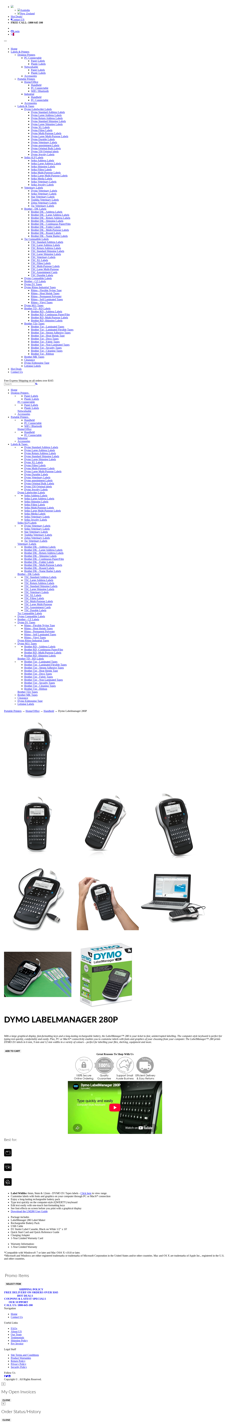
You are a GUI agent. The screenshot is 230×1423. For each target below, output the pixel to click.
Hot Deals (16, 368)
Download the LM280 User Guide (29, 1211)
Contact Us (17, 371)
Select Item (13, 1284)
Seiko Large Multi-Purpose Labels (49, 175)
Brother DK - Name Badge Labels (49, 236)
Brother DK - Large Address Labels (50, 214)
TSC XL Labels (39, 260)
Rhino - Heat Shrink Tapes (45, 293)
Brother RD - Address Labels (46, 311)
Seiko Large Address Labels (46, 163)
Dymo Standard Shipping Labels (48, 121)
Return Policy (18, 1361)
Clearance (29, 359)
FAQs (14, 1328)
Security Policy (19, 1367)
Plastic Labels (38, 63)
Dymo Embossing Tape (36, 362)
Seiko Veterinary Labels (43, 181)
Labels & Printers (20, 51)
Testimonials (17, 1337)
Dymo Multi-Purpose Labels (46, 133)
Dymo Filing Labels (41, 130)
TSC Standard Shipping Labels (47, 251)
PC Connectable (33, 57)
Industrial (29, 94)
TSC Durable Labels (42, 275)
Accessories (30, 75)
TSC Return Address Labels (46, 248)
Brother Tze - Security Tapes (46, 347)
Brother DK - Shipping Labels (47, 220)
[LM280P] (37, 787)
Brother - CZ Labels (35, 281)
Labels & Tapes (26, 106)
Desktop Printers (26, 54)
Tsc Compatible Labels (36, 239)
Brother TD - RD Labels (37, 308)
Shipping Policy (31, 1291)
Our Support (18, 1304)
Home (14, 48)
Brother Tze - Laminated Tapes (47, 326)
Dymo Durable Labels (43, 139)
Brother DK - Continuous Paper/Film (51, 223)
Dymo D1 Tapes (33, 284)
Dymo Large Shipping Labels (47, 124)
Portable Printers (26, 79)
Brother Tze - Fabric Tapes (45, 341)
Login (16, 31)
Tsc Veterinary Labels (42, 205)
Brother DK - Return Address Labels (50, 217)
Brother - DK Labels (35, 208)
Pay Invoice (17, 1343)
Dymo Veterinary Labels (44, 142)
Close (6, 1400)
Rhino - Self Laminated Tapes (47, 299)
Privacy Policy (18, 1364)
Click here (85, 1193)
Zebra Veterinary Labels (44, 202)
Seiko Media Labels (41, 178)
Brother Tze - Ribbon (42, 353)
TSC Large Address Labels (45, 245)
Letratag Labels (32, 365)
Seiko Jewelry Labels (42, 184)
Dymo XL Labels (40, 127)
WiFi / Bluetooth (40, 91)
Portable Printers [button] (20, 417)
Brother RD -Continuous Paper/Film (50, 314)
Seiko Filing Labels (41, 169)
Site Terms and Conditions (25, 1355)
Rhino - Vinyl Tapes (42, 302)
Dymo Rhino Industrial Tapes (40, 287)
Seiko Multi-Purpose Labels (46, 172)
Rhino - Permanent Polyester (46, 296)
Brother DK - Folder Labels (46, 227)
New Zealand (27, 13)
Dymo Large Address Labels (46, 115)
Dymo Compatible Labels (38, 278)
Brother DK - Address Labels (46, 211)
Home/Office (31, 82)
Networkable (31, 66)
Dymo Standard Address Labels (48, 112)
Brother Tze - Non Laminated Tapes (50, 344)
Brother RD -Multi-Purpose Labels (49, 317)
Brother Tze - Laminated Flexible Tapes (52, 329)
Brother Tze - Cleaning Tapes (46, 350)
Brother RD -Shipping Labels (46, 320)
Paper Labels (38, 60)
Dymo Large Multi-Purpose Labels (49, 136)
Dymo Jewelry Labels (42, 154)
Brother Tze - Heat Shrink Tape (48, 335)
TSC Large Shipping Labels (46, 254)
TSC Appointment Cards (44, 272)
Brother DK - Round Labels (46, 233)
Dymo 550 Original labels (45, 151)
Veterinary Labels (33, 187)
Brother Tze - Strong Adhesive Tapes (51, 332)
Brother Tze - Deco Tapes (45, 338)
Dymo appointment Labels (45, 145)
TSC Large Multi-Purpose (45, 269)
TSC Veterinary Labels (43, 257)
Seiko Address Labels (42, 160)
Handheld (36, 85)
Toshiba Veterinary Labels (45, 199)
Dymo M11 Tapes (33, 305)
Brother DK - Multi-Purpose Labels (50, 230)
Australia (25, 10)
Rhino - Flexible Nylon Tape (46, 290)
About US (16, 1331)
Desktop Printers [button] (20, 392)
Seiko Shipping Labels (43, 166)
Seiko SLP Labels (33, 157)
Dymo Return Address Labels (47, 118)
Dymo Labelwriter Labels (38, 109)
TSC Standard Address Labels (47, 242)
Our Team (16, 1334)
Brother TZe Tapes (34, 323)
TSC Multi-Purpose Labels (45, 266)
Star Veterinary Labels (43, 196)
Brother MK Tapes (34, 356)
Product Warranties (21, 1358)
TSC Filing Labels (41, 263)
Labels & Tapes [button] (20, 444)
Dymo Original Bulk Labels (46, 148)
